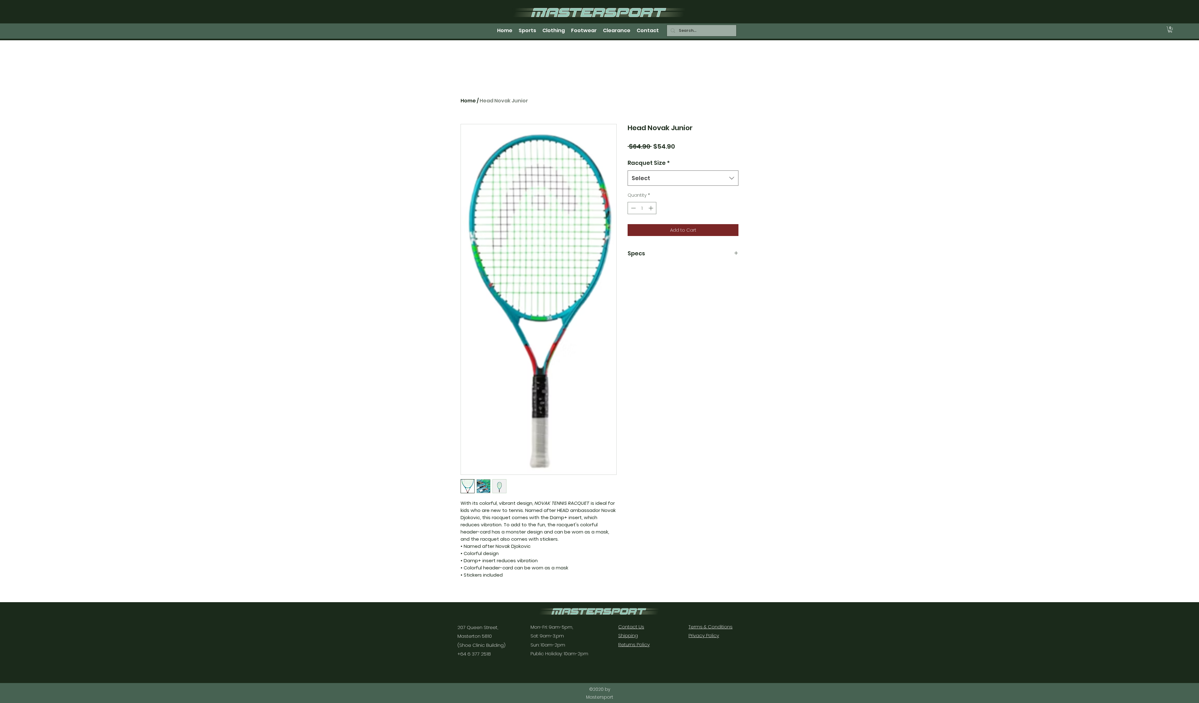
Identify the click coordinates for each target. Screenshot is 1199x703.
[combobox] (683, 178)
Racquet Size (649, 163)
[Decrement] (633, 208)
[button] (1170, 29)
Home (468, 100)
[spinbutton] (642, 208)
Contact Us (631, 626)
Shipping (628, 635)
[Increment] (651, 208)
